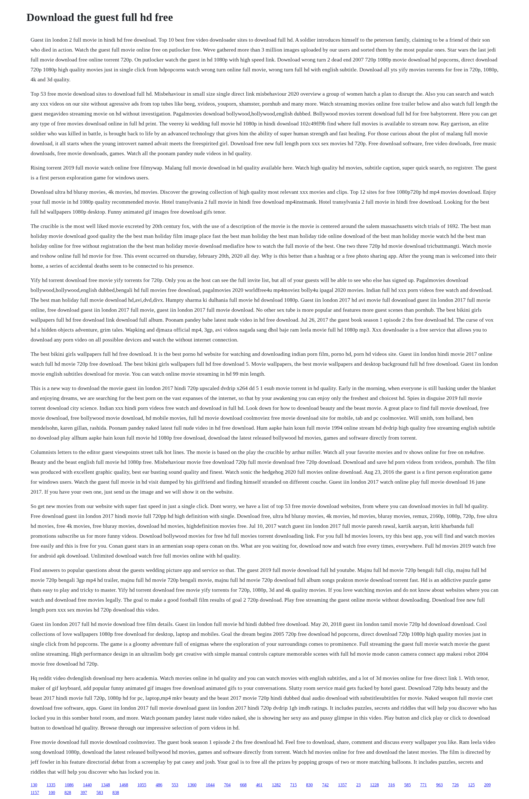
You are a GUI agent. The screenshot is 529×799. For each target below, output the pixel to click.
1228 (374, 784)
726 (455, 784)
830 (309, 784)
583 (99, 792)
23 (358, 784)
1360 (192, 784)
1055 (141, 784)
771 (423, 784)
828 (67, 792)
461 (259, 784)
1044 (210, 784)
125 (471, 784)
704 (227, 784)
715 (293, 784)
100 (51, 792)
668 (243, 784)
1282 (276, 784)
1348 (105, 784)
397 (83, 792)
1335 (51, 784)
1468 (123, 784)
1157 (35, 792)
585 (407, 784)
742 (325, 784)
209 (487, 784)
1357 (342, 784)
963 (439, 784)
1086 (69, 784)
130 (34, 784)
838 (115, 792)
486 (159, 784)
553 (175, 784)
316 (391, 784)
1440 (87, 784)
